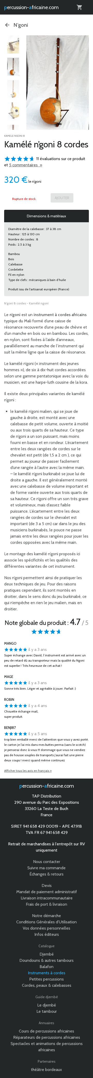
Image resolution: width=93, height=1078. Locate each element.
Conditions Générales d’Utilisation (46, 921)
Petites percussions (46, 979)
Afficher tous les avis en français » (28, 771)
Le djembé (46, 1005)
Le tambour (46, 1011)
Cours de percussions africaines (46, 1031)
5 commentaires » (25, 164)
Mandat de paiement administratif (46, 891)
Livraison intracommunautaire (47, 898)
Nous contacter (46, 861)
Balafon (46, 966)
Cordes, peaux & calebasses (46, 985)
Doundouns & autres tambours (46, 960)
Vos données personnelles (46, 928)
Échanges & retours (46, 874)
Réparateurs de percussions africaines (46, 1037)
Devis (47, 885)
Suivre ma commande (46, 867)
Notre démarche (46, 915)
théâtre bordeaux (46, 1069)
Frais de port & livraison (46, 904)
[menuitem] (13, 44)
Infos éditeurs (46, 934)
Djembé (47, 954)
